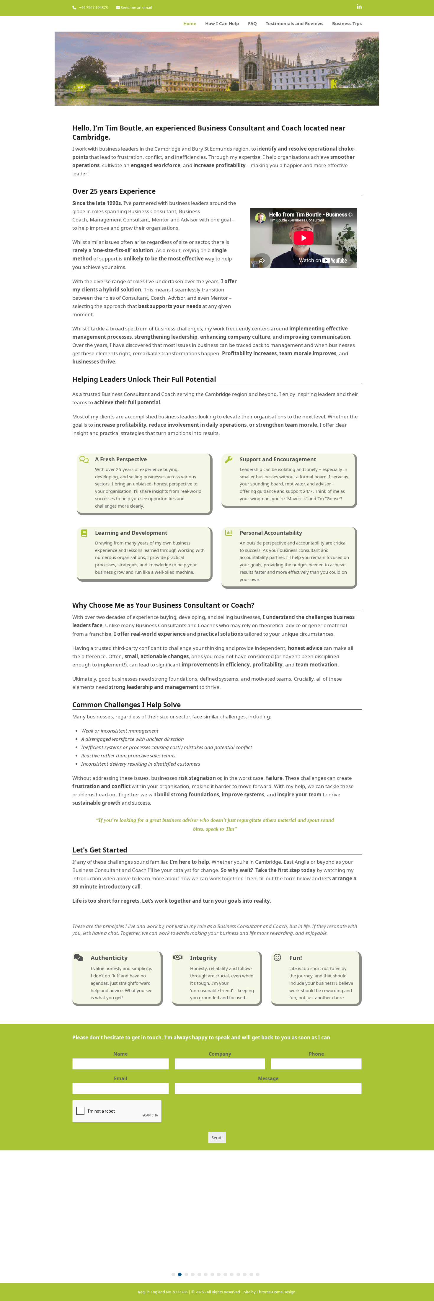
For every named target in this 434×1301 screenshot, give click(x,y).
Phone (316, 1054)
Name (120, 1054)
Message (268, 1078)
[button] (173, 1274)
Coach (168, 394)
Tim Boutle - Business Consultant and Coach (158, 24)
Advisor (189, 219)
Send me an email (136, 7)
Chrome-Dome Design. (276, 1292)
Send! (217, 1137)
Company (220, 1054)
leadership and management (163, 687)
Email (120, 1078)
